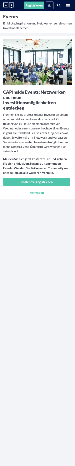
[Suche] (59, 5)
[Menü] (68, 5)
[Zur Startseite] (8, 5)
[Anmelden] (49, 5)
